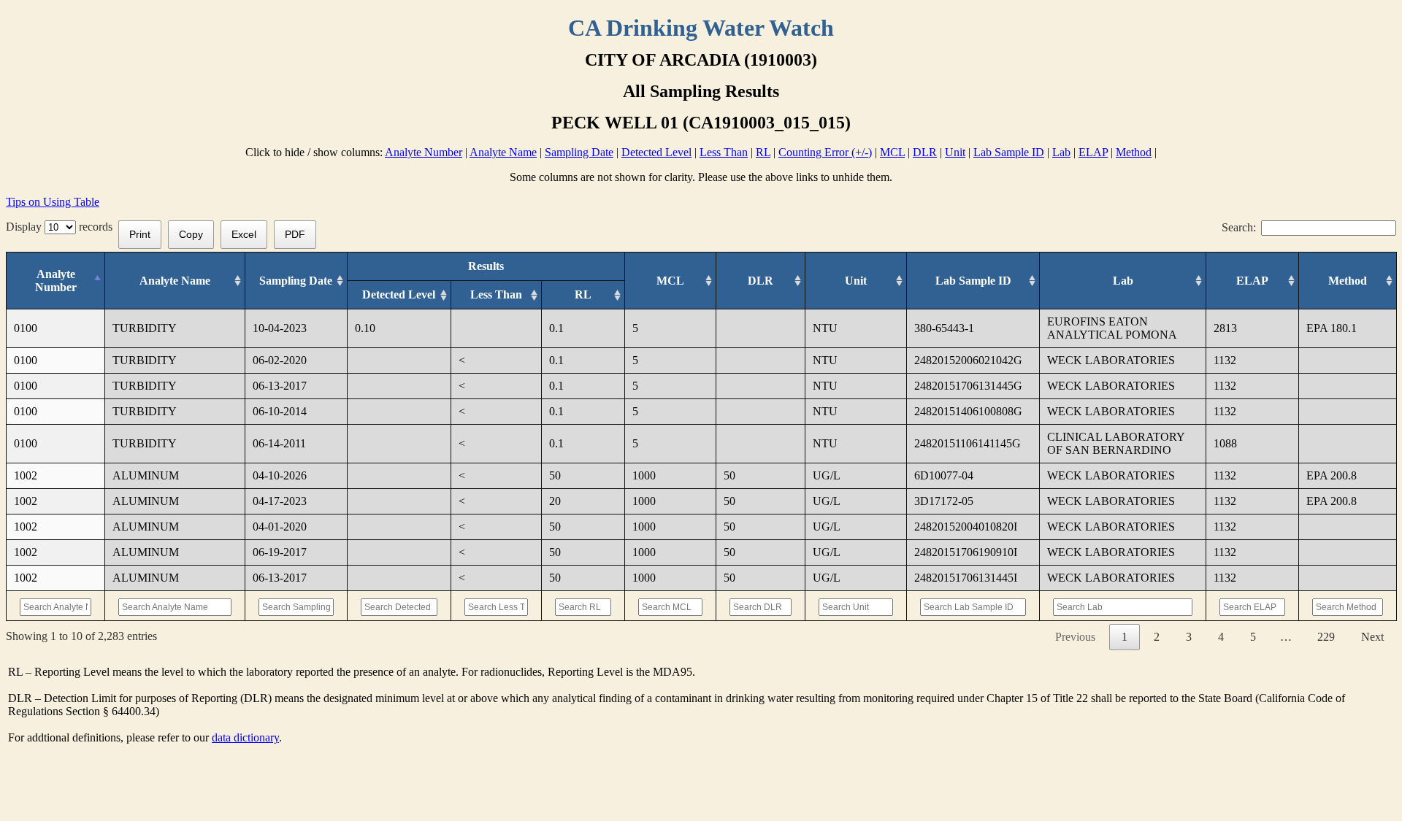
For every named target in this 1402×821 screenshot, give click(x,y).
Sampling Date (579, 152)
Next (1372, 637)
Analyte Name (503, 152)
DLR (925, 152)
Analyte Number (423, 152)
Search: (1239, 227)
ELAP (1093, 152)
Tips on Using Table (52, 202)
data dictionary (245, 737)
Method (1134, 152)
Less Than (724, 152)
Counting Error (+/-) (825, 152)
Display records (62, 226)
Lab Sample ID (1008, 152)
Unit (955, 152)
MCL (892, 152)
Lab (1061, 152)
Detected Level (656, 152)
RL (763, 152)
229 (1326, 637)
